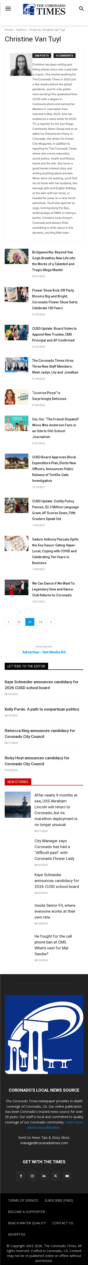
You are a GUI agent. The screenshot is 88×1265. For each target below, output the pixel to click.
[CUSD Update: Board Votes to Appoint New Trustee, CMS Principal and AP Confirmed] (16, 332)
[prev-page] (9, 622)
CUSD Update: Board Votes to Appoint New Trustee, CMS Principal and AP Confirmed (54, 334)
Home (9, 30)
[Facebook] (21, 1175)
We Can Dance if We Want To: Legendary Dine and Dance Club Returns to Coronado (54, 589)
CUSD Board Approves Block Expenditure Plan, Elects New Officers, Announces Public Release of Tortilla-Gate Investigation (54, 469)
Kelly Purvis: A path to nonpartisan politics (42, 709)
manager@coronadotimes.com (44, 1143)
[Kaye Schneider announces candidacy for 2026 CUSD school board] (18, 884)
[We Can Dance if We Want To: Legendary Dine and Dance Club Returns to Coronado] (16, 587)
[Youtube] (67, 1175)
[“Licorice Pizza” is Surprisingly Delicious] (16, 397)
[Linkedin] (44, 1175)
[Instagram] (32, 1175)
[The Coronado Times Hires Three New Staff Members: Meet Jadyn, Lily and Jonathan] (16, 364)
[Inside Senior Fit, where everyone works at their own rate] (18, 915)
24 (40, 622)
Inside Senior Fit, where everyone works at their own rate (55, 911)
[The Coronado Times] (44, 9)
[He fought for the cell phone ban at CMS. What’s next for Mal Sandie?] (18, 945)
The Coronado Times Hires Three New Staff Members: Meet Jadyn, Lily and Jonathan (55, 366)
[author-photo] (21, 144)
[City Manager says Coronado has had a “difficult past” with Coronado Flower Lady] (18, 850)
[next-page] (51, 622)
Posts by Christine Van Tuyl (47, 30)
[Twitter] (55, 1175)
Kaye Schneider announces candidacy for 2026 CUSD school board (56, 880)
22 (19, 622)
